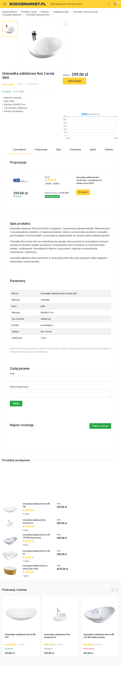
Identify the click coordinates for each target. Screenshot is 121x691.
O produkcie (19, 149)
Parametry (75, 149)
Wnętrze (45, 12)
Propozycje (41, 149)
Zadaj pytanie (32, 84)
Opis (58, 149)
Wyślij (16, 403)
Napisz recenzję (100, 426)
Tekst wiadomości (19, 386)
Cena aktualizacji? (52, 196)
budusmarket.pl (9, 12)
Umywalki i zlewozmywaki (85, 12)
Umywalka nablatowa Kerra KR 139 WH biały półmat (98, 636)
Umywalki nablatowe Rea (37, 15)
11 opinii (19, 84)
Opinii (93, 149)
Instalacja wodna (61, 12)
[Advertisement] (91, 97)
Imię (12, 373)
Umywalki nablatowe (12, 15)
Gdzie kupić (74, 80)
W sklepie (83, 192)
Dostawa (56, 183)
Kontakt (48, 183)
